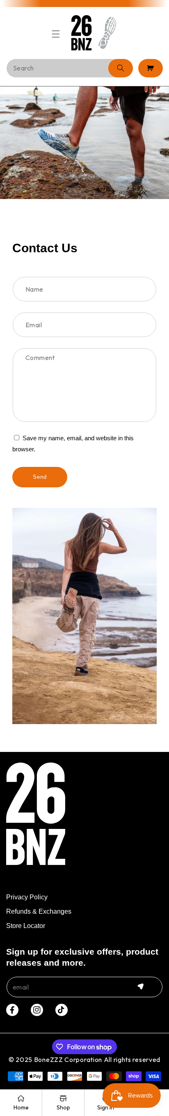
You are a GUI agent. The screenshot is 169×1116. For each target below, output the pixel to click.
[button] (56, 32)
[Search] (120, 68)
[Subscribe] (140, 986)
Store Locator (25, 925)
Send (40, 477)
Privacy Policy (27, 897)
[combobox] (70, 68)
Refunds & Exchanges (38, 911)
